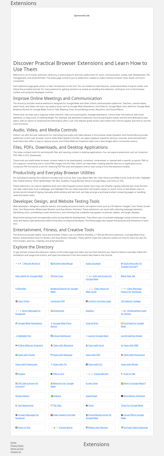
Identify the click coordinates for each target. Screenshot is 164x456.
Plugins (21, 373)
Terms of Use (17, 448)
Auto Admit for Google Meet (29, 276)
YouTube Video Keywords (135, 427)
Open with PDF (93, 354)
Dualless (90, 310)
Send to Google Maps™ (134, 383)
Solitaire (57, 396)
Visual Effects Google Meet (132, 416)
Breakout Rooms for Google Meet (64, 290)
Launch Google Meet (98, 335)
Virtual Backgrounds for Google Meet (99, 416)
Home (13, 442)
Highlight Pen (24, 335)
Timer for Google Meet (132, 405)
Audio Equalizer (93, 263)
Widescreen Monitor (98, 427)
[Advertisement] (82, 37)
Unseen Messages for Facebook (27, 416)
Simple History (22, 396)
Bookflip (21, 288)
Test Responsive (25, 405)
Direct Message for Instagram (28, 312)
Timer (91, 405)
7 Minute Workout (31, 263)
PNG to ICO (58, 373)
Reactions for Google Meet (62, 385)
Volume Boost (65, 427)
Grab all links (92, 323)
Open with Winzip (129, 364)
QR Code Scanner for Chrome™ (26, 385)
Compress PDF (58, 301)
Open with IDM (130, 345)
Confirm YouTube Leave (99, 301)
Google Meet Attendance (29, 323)
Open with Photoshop (134, 354)
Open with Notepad (62, 354)
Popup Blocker (101, 373)
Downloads (58, 310)
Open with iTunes (26, 354)
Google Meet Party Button (61, 325)
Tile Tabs (57, 405)
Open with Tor (60, 364)
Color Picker (23, 301)
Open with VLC (95, 364)
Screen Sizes (92, 383)
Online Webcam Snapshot (30, 345)
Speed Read (91, 396)
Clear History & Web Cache (97, 290)
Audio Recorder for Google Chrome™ (131, 265)
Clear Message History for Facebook (131, 290)
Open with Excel (96, 345)
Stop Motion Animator (134, 396)
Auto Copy (58, 276)
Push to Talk (129, 373)
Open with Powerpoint (26, 364)
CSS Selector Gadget (131, 301)
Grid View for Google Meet (132, 325)
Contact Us (16, 451)
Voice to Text (23, 427)
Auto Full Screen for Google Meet (99, 278)
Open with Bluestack (63, 345)
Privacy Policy (17, 445)
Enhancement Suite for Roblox (133, 312)
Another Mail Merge (63, 263)
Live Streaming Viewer (131, 335)
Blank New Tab (128, 276)
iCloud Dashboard (62, 335)
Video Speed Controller (64, 415)
